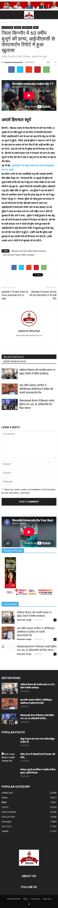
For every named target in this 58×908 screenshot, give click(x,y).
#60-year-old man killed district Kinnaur (28, 251)
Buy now (47, 898)
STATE (5, 807)
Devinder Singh (24, 620)
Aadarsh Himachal (14, 62)
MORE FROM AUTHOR (15, 361)
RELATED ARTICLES (14, 357)
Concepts (6, 821)
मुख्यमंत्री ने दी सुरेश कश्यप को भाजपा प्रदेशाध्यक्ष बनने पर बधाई (15, 295)
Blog (25, 898)
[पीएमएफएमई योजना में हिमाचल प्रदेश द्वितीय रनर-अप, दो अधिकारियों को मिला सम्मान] (10, 404)
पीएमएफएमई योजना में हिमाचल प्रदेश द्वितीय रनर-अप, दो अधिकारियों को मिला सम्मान (36, 404)
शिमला (36, 27)
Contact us (35, 898)
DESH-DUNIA (9, 811)
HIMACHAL (27, 27)
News (5, 797)
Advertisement (13, 898)
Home (4, 22)
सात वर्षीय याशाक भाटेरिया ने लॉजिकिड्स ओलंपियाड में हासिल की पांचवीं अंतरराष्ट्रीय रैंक (36, 389)
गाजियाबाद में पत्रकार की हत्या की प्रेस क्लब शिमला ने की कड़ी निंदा (43, 295)
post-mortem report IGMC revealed (18, 255)
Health (17, 27)
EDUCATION (7, 27)
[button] (53, 14)
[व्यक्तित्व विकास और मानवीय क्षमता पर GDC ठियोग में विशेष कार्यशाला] (10, 373)
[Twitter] (29, 342)
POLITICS (7, 826)
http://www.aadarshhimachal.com (29, 335)
